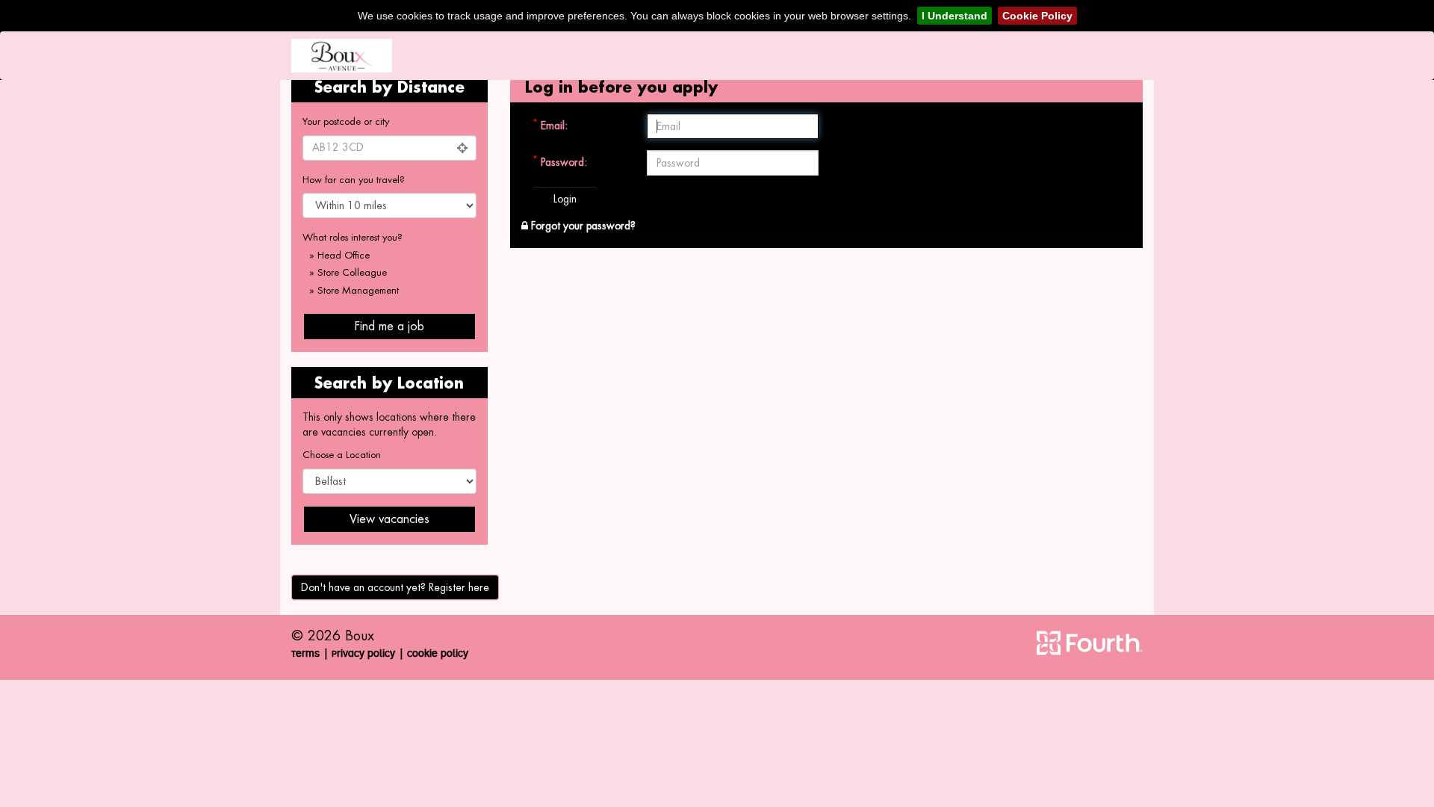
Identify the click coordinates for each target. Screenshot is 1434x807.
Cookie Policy (1037, 16)
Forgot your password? (582, 225)
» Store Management (354, 290)
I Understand (954, 16)
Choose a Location (341, 454)
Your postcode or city (345, 121)
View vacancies (389, 519)
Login (565, 198)
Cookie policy (437, 654)
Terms (305, 654)
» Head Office (339, 255)
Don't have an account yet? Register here (395, 587)
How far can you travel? (353, 179)
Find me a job (389, 326)
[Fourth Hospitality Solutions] (1090, 642)
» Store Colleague (348, 272)
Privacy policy (363, 654)
